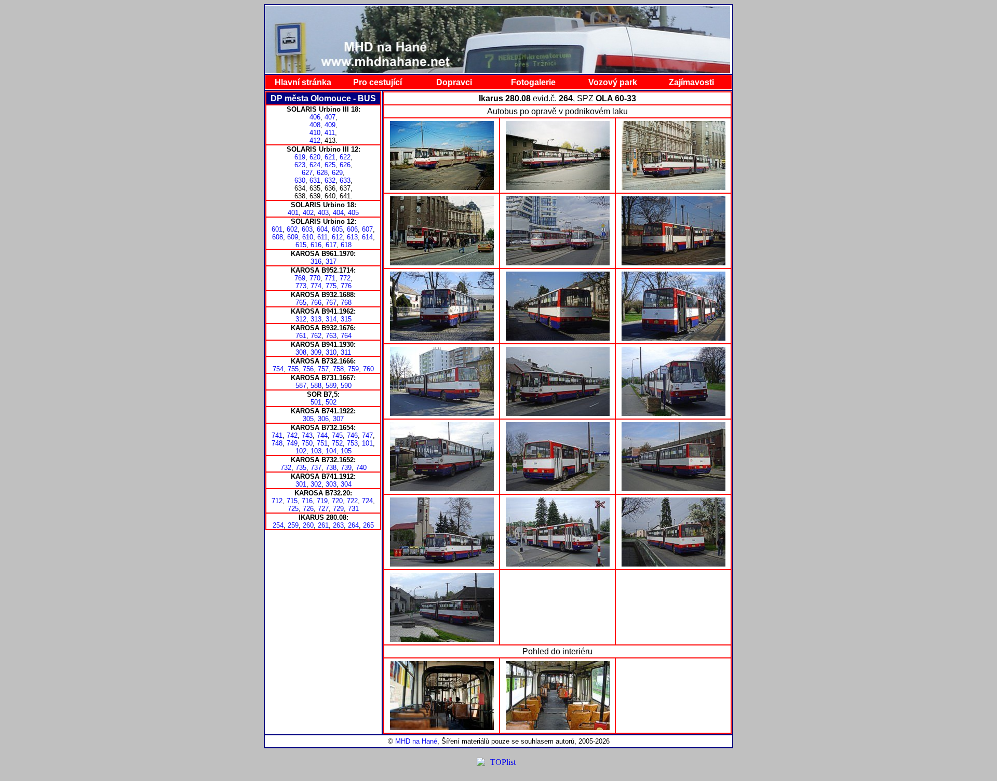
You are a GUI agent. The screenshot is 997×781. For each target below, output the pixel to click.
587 (300, 385)
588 (316, 385)
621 (330, 157)
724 (367, 501)
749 (292, 443)
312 (300, 319)
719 (322, 501)
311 (346, 352)
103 (316, 451)
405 (353, 213)
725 (293, 509)
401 (293, 213)
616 (316, 245)
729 (338, 509)
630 (299, 180)
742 (292, 435)
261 (323, 525)
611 (322, 237)
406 (314, 117)
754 (278, 369)
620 (314, 157)
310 (331, 352)
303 (331, 484)
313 (316, 319)
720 (337, 501)
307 (338, 419)
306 (323, 419)
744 (322, 435)
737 (316, 468)
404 (338, 213)
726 (308, 509)
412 (314, 140)
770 (314, 278)
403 (323, 213)
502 (331, 402)
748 (277, 443)
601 (277, 229)
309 (316, 352)
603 (307, 229)
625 (330, 165)
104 (331, 451)
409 (330, 125)
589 (331, 385)
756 (308, 369)
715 (292, 501)
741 (277, 435)
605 (337, 229)
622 (345, 157)
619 (299, 157)
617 (331, 245)
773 (300, 286)
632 (330, 180)
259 (293, 525)
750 (307, 443)
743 (307, 435)
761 (300, 336)
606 (352, 229)
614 (367, 237)
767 (331, 302)
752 (337, 443)
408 (314, 125)
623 (299, 165)
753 (352, 443)
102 (300, 451)
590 (346, 385)
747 (367, 435)
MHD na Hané (416, 741)
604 (322, 229)
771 (330, 278)
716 (307, 501)
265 (368, 525)
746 (352, 435)
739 (346, 468)
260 (308, 525)
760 (368, 369)
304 (346, 484)
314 (331, 319)
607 (367, 229)
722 (352, 501)
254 (278, 525)
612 (337, 237)
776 (346, 286)
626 (345, 165)
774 (316, 286)
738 (331, 468)
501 (316, 402)
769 (299, 278)
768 (346, 302)
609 (292, 237)
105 (346, 451)
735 (300, 468)
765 (300, 302)
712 (277, 501)
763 (331, 336)
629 (337, 173)
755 (293, 369)
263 (338, 525)
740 (361, 468)
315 (346, 319)
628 (322, 173)
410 (314, 133)
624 (314, 165)
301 (300, 484)
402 (308, 213)
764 (346, 336)
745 (337, 435)
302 (316, 484)
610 (307, 237)
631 (314, 180)
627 (307, 173)
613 (352, 237)
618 (346, 245)
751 (322, 443)
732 (285, 468)
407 (330, 117)
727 (323, 509)
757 (323, 369)
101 (367, 443)
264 (353, 525)
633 (345, 180)
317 (331, 261)
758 (338, 369)
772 (345, 278)
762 (316, 336)
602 (292, 229)
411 (330, 133)
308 (300, 352)
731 (353, 509)
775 (331, 286)
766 (316, 302)
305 (308, 419)
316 (316, 261)
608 (277, 237)
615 (300, 245)
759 (353, 369)
